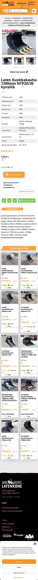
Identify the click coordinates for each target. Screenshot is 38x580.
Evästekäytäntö (18, 577)
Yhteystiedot (7, 530)
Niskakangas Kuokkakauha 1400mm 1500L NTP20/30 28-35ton (9, 398)
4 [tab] (20, 67)
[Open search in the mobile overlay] (19, 11)
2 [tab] (16, 67)
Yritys (4, 520)
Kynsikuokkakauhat (10, 23)
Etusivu (8, 18)
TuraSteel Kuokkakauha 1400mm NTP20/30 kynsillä (28, 398)
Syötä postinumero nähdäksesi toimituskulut (11, 185)
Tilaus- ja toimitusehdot (12, 511)
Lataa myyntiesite (27, 200)
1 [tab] (14, 67)
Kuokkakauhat (27, 20)
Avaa (9, 287)
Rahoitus (6, 527)
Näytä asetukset (19, 573)
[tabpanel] (7, 60)
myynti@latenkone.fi (11, 493)
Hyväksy (19, 562)
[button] (35, 543)
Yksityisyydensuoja (10, 507)
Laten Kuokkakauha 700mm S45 (7, 438)
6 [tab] (24, 67)
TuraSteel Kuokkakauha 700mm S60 (27, 438)
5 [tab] (22, 67)
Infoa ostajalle (8, 523)
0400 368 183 (8, 491)
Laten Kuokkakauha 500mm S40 (7, 309)
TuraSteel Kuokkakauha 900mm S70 (27, 309)
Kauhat (16, 20)
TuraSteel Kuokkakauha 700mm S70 (7, 353)
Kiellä (19, 567)
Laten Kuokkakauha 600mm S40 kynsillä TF (10, 272)
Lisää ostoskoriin (15, 174)
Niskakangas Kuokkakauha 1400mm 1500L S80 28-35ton (28, 354)
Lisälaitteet (16, 18)
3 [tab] (18, 67)
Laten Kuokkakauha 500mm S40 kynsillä (29, 271)
